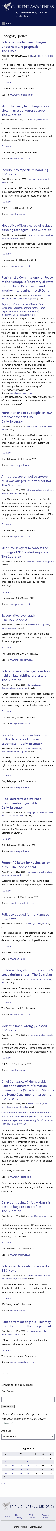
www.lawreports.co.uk (21, 393)
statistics (49, 1035)
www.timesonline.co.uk (21, 94)
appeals (30, 1275)
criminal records (35, 1103)
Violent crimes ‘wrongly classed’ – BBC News (25, 1028)
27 (28, 1473)
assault (33, 119)
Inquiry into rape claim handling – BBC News (26, 172)
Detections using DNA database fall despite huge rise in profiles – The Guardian (26, 1206)
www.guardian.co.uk (20, 158)
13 (28, 1465)
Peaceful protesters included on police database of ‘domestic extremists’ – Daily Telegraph (24, 739)
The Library (18, 1516)
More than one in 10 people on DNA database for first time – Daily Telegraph (26, 417)
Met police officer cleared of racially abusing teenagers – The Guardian (26, 227)
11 (13, 1465)
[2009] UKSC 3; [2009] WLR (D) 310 (18, 315)
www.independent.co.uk (22, 659)
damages (31, 923)
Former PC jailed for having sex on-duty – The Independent (26, 864)
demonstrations (34, 490)
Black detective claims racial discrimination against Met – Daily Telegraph (22, 803)
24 (5, 1473)
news (32, 55)
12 (20, 1465)
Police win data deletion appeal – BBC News (25, 1268)
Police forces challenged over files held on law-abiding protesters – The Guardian (25, 675)
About (7, 1516)
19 (20, 1469)
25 (13, 1473)
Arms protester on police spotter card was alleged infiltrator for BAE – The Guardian (27, 480)
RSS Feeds (32, 1516)
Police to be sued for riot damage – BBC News (26, 916)
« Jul (3, 1483)
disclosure (13, 298)
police (38, 55)
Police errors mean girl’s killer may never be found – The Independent (26, 1323)
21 (35, 1469)
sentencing (12, 628)
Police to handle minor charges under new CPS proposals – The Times (23, 46)
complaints (34, 179)
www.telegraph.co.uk (20, 465)
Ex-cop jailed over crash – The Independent (19, 617)
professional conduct (10, 1334)
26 (20, 1473)
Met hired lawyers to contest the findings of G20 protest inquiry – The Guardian (24, 552)
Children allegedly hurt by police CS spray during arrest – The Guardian (27, 972)
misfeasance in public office (41, 234)
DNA (44, 426)
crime (30, 1035)
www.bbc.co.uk (17, 214)
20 (28, 1469)
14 (35, 1465)
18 (13, 1469)
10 (5, 1465)
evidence (31, 1331)
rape (3, 182)
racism (16, 238)
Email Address (7, 1391)
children (31, 979)
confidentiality (35, 295)
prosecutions (47, 55)
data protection (34, 426)
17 (5, 1469)
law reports (24, 298)
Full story (6, 82)
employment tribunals (37, 812)
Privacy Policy (45, 1516)
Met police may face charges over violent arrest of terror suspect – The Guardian (25, 110)
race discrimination (16, 815)
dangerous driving (35, 624)
